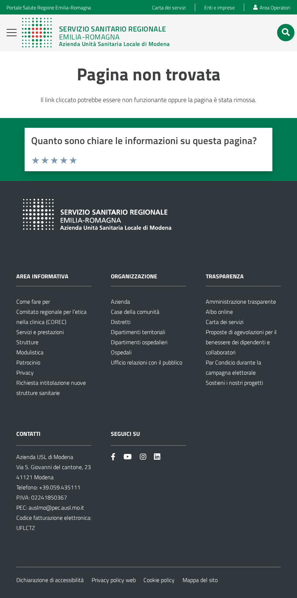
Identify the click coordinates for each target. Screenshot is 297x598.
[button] (11, 33)
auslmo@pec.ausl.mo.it (56, 507)
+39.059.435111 (59, 487)
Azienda (120, 301)
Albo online (219, 311)
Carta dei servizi (224, 321)
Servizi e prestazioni (40, 332)
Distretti (120, 321)
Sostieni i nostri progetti (234, 382)
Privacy (25, 372)
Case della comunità (135, 311)
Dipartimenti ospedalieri (139, 342)
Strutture (27, 342)
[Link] (96, 32)
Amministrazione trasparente (241, 301)
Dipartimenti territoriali (138, 332)
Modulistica (29, 352)
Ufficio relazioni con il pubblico (146, 362)
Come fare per (33, 301)
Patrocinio (28, 362)
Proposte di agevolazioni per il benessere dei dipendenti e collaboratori (241, 342)
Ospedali (121, 352)
